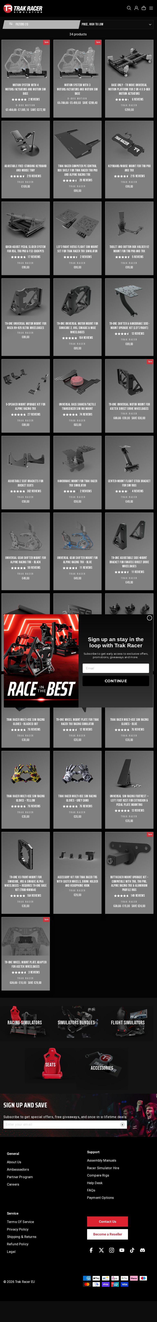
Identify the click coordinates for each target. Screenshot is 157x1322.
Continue (116, 681)
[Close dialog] (149, 618)
